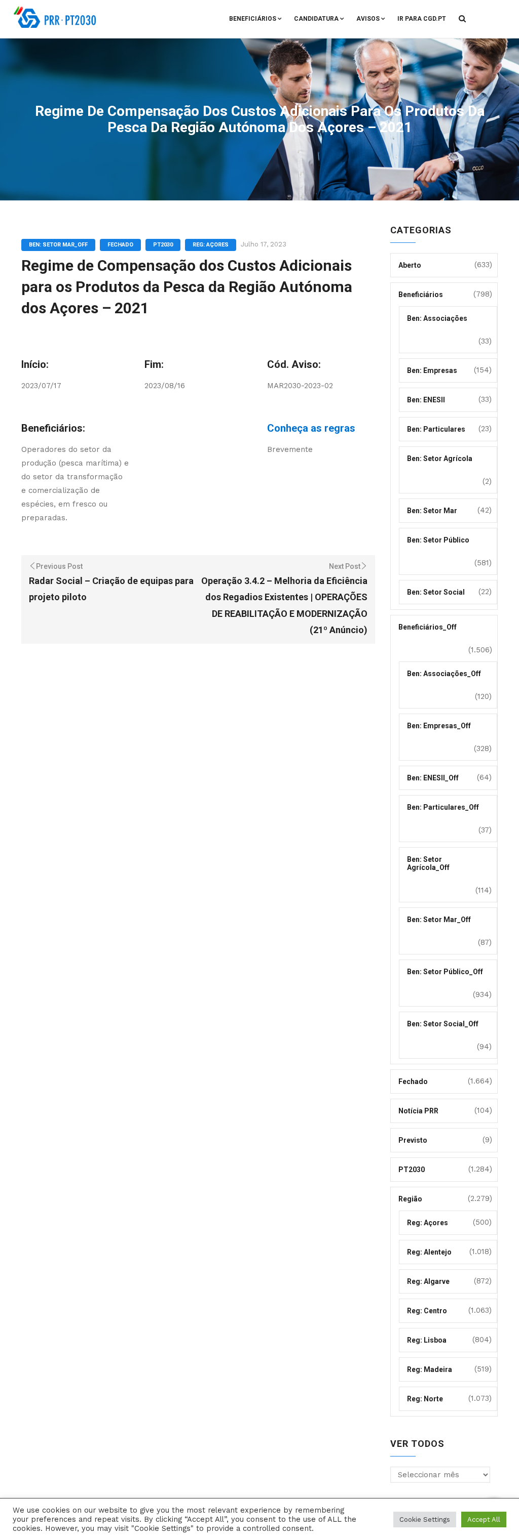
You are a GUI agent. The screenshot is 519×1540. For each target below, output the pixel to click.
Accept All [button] (483, 1519)
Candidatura (316, 18)
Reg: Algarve (428, 1281)
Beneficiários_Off (427, 627)
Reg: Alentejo (429, 1252)
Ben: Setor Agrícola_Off (428, 863)
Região (410, 1199)
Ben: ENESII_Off (433, 778)
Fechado (120, 244)
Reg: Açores (211, 244)
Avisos (368, 18)
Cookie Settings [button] (424, 1519)
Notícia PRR (418, 1111)
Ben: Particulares (436, 429)
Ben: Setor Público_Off (445, 972)
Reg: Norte (425, 1399)
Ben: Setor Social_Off (442, 1024)
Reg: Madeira (429, 1369)
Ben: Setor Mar (432, 511)
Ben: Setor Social (436, 592)
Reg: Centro (427, 1311)
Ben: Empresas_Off (439, 726)
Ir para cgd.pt (421, 18)
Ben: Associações (437, 318)
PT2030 (163, 244)
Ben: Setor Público (438, 540)
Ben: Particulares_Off (443, 807)
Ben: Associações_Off (444, 674)
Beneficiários (252, 18)
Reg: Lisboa (427, 1340)
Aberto (409, 265)
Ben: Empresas (432, 370)
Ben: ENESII (426, 400)
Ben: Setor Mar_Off (58, 244)
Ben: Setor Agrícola (439, 458)
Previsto (412, 1140)
